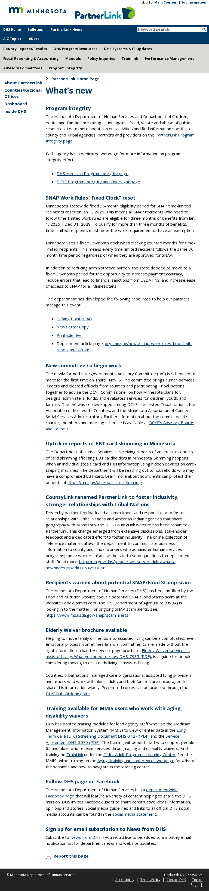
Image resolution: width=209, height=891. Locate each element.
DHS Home (12, 29)
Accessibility (124, 879)
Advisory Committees (22, 68)
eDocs (34, 38)
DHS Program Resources (75, 48)
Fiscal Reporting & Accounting (31, 58)
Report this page (71, 856)
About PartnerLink (23, 82)
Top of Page (196, 882)
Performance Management (169, 58)
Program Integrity (65, 68)
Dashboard (15, 103)
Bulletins (35, 29)
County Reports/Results (25, 48)
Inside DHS (15, 111)
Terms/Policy (150, 879)
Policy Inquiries (101, 58)
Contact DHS (176, 879)
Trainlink (130, 58)
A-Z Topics (12, 38)
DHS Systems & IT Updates (128, 48)
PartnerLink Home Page (75, 78)
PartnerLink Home (66, 29)
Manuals (73, 58)
